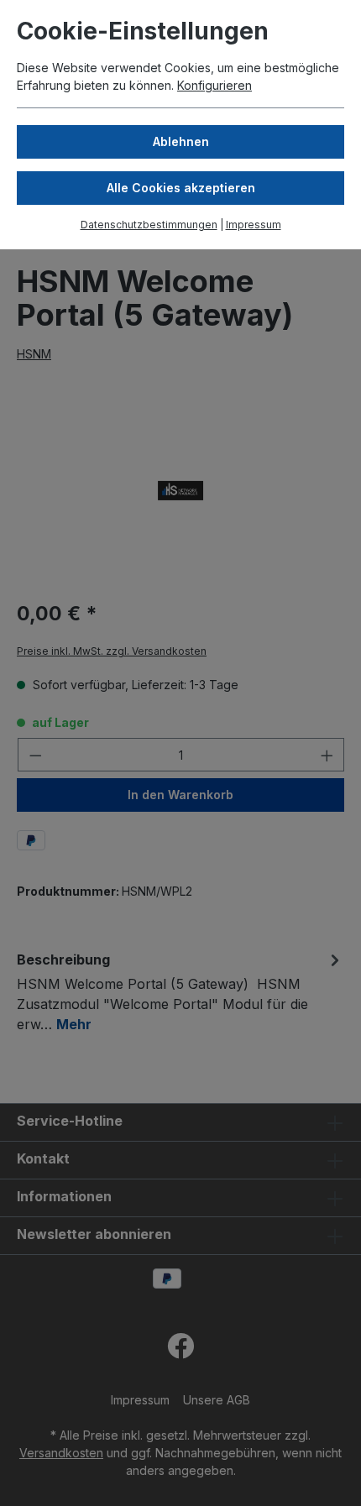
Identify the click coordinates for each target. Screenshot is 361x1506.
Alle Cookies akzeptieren (181, 187)
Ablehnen (181, 141)
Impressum (253, 224)
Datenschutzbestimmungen (149, 224)
